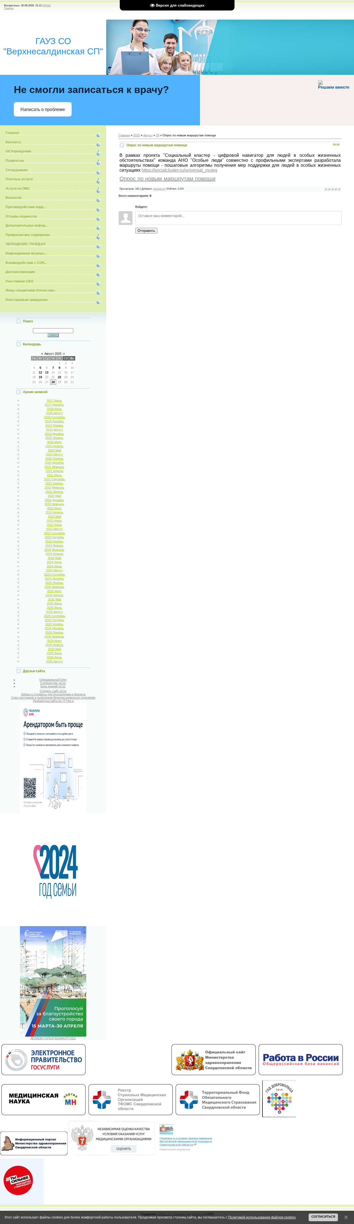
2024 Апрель (54, 553)
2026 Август (54, 661)
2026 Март (54, 640)
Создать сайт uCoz (53, 691)
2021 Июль (54, 475)
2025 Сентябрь (54, 616)
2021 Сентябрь (54, 479)
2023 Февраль (54, 504)
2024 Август (54, 570)
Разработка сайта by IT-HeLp (53, 701)
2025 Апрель (54, 595)
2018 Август (54, 413)
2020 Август (54, 454)
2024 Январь (54, 545)
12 (40, 372)
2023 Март (54, 508)
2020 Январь (54, 437)
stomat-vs (159, 188)
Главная (9, 8)
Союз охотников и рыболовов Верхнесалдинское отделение (53, 697)
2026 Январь (54, 632)
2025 (136, 135)
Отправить (146, 231)
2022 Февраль (54, 487)
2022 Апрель (54, 491)
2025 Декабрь (54, 628)
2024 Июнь (54, 562)
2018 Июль (54, 408)
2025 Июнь (54, 603)
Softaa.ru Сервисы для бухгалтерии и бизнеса (53, 694)
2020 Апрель (54, 446)
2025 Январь (54, 582)
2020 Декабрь (54, 462)
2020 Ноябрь (54, 458)
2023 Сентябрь (54, 533)
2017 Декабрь (54, 404)
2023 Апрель (54, 512)
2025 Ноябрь (54, 624)
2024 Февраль (54, 549)
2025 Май (54, 599)
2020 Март (54, 442)
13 (46, 372)
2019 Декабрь (54, 433)
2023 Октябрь (54, 537)
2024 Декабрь (54, 578)
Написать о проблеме (42, 109)
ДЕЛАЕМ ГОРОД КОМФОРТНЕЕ (53, 1038)
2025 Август (54, 611)
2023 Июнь (54, 520)
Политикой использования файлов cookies (262, 1217)
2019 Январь (54, 425)
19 (40, 377)
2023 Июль (54, 524)
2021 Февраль (54, 466)
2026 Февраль (54, 636)
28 (53, 382)
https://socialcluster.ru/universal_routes (179, 170)
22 (59, 377)
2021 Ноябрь (54, 483)
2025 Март (54, 591)
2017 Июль (54, 400)
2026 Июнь (54, 653)
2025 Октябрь (54, 620)
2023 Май (54, 516)
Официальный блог (53, 679)
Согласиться (323, 1216)
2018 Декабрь (54, 421)
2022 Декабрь (54, 500)
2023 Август (54, 529)
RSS (48, 5)
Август (148, 135)
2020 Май (54, 450)
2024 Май (54, 558)
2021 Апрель (54, 471)
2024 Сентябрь (54, 574)
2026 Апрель (54, 645)
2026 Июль (54, 657)
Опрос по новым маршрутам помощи (167, 179)
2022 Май (54, 495)
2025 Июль (54, 607)
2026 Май (54, 649)
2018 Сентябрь (54, 417)
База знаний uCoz (53, 686)
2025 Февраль (54, 587)
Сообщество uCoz (53, 683)
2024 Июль (54, 566)
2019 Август (54, 429)
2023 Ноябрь (54, 541)
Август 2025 (53, 353)
